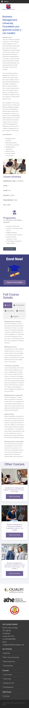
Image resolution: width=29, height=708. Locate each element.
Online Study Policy (8, 665)
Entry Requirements (8, 687)
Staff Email (6, 696)
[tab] (7, 305)
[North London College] (7, 6)
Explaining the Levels (8, 683)
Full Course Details (15, 496)
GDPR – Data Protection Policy (11, 657)
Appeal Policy (6, 653)
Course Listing (7, 679)
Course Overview (7, 674)
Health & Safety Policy (9, 661)
